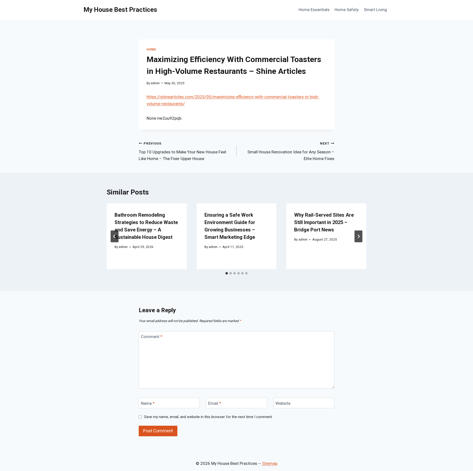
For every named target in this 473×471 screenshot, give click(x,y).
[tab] (226, 273)
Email (214, 403)
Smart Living (375, 9)
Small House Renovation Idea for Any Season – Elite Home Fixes (290, 151)
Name (148, 403)
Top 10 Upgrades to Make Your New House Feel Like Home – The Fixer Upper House (182, 151)
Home (151, 49)
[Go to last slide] (114, 236)
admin (155, 83)
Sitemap (269, 463)
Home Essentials (314, 9)
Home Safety (347, 9)
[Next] (358, 236)
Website (282, 403)
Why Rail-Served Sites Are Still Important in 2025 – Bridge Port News (324, 222)
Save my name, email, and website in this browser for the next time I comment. (208, 417)
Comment (151, 336)
